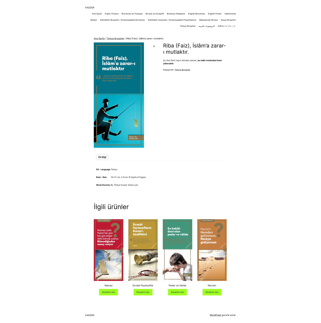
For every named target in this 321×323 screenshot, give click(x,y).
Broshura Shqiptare (176, 13)
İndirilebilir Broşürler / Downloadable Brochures (122, 20)
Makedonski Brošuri (208, 20)
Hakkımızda (230, 13)
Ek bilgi (102, 157)
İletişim (93, 20)
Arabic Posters (112, 13)
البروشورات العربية (207, 26)
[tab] (102, 157)
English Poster (215, 13)
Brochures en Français (132, 13)
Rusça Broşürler (228, 20)
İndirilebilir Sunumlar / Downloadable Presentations (172, 20)
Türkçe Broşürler (188, 26)
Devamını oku (108, 292)
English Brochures (196, 13)
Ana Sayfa (97, 13)
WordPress (215, 315)
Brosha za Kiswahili (155, 13)
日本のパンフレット (227, 26)
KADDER (89, 7)
